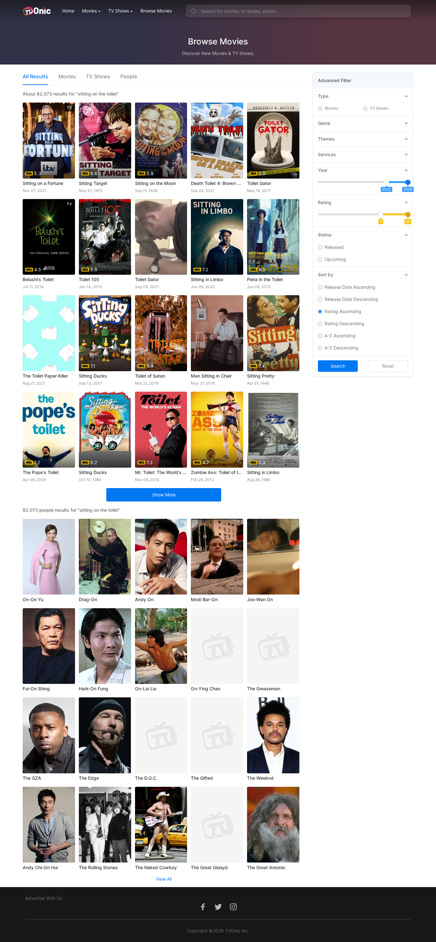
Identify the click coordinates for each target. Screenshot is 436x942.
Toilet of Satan (150, 376)
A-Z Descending (341, 347)
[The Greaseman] (273, 646)
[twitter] (218, 910)
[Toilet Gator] (161, 237)
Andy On (144, 599)
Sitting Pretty (260, 376)
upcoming (335, 259)
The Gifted (202, 778)
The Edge (89, 778)
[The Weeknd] (273, 735)
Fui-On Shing (36, 688)
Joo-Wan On (260, 599)
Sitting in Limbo (207, 279)
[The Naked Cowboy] (161, 825)
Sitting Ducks (93, 376)
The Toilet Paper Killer (45, 376)
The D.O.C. (146, 778)
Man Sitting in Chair (211, 376)
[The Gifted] (217, 735)
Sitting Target (93, 183)
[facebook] (203, 910)
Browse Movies (156, 10)
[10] (407, 214)
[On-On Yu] (49, 557)
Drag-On (88, 599)
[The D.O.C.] (161, 735)
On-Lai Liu (145, 688)
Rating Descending (344, 323)
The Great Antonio (266, 867)
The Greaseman (263, 688)
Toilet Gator (259, 183)
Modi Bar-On (204, 599)
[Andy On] (161, 557)
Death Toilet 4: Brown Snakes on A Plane (217, 183)
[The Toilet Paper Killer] (49, 333)
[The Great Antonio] (273, 825)
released (334, 247)
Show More (164, 494)
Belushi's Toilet (38, 279)
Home (68, 10)
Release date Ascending (350, 287)
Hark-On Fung (93, 688)
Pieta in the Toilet (265, 279)
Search (338, 366)
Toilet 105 (89, 279)
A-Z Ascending (340, 335)
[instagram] (233, 910)
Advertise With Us (43, 898)
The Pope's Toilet (41, 472)
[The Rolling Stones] (105, 825)
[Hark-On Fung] (105, 646)
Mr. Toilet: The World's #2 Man (161, 472)
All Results (35, 76)
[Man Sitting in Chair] (217, 333)
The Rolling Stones (98, 867)
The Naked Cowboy (156, 867)
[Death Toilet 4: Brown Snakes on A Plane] (217, 141)
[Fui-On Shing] (49, 646)
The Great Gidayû (209, 867)
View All (164, 879)
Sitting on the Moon (155, 183)
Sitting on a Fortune (43, 183)
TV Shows (118, 10)
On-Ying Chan (205, 688)
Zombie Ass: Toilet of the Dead (217, 472)
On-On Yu (33, 599)
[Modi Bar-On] (217, 557)
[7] (380, 214)
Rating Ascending (343, 311)
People (128, 76)
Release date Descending (351, 299)
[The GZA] (49, 735)
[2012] (386, 182)
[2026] (407, 182)
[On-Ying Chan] (217, 646)
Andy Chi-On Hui (40, 867)
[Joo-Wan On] (273, 557)
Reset (388, 366)
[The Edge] (105, 735)
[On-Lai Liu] (161, 646)
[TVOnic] (37, 11)
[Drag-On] (105, 557)
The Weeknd (260, 778)
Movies (89, 10)
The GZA (32, 778)
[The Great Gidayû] (217, 825)
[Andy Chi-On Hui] (49, 825)
